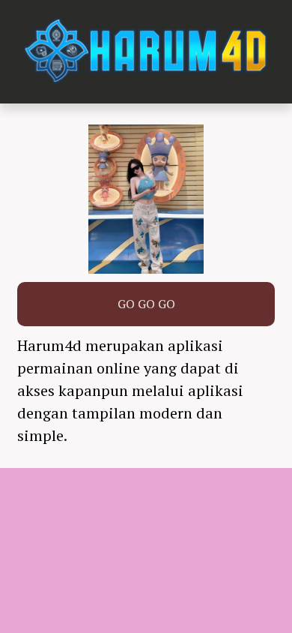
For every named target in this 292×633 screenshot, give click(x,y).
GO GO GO (146, 304)
